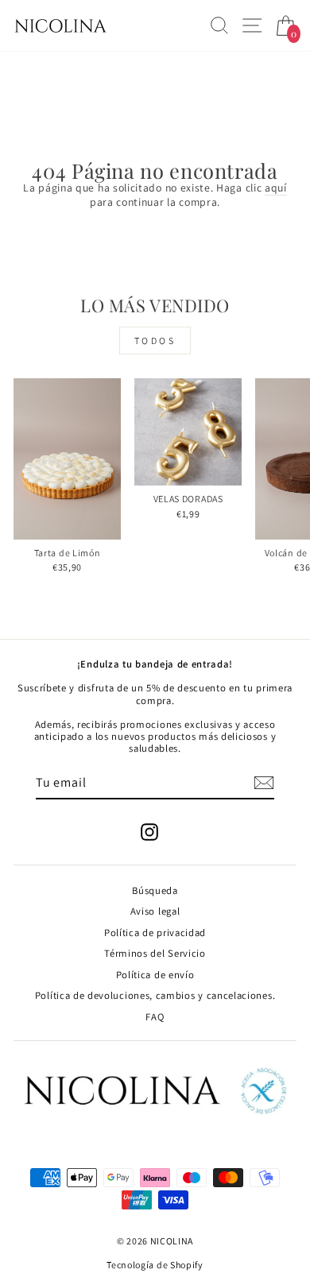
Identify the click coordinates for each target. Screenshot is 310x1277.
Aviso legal (155, 911)
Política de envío (155, 974)
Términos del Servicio (155, 953)
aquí (276, 188)
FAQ (154, 1017)
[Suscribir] (264, 782)
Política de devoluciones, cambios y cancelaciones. (155, 995)
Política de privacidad (155, 932)
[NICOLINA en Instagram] (149, 832)
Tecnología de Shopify (155, 1265)
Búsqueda (155, 890)
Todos (155, 340)
